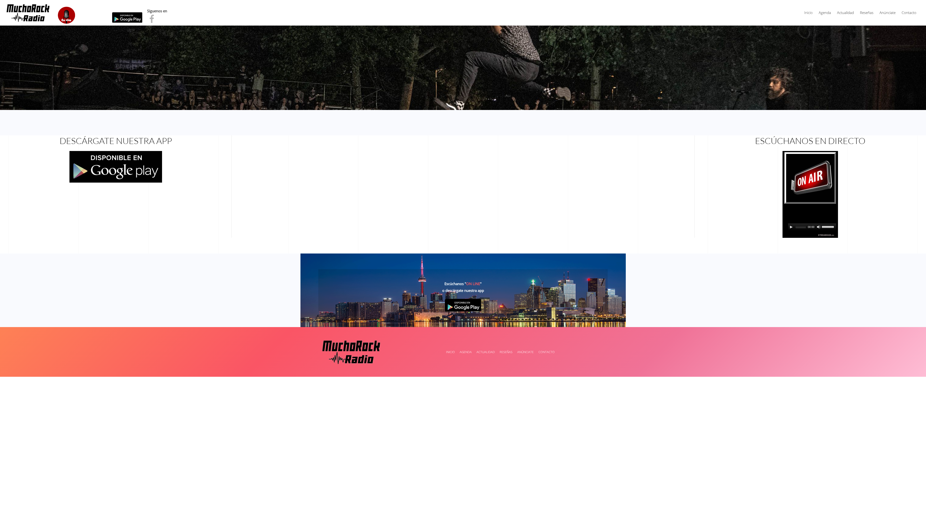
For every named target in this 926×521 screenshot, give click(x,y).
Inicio (808, 12)
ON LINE (473, 283)
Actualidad (845, 12)
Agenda (825, 12)
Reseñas (866, 12)
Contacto (909, 12)
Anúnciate (887, 12)
